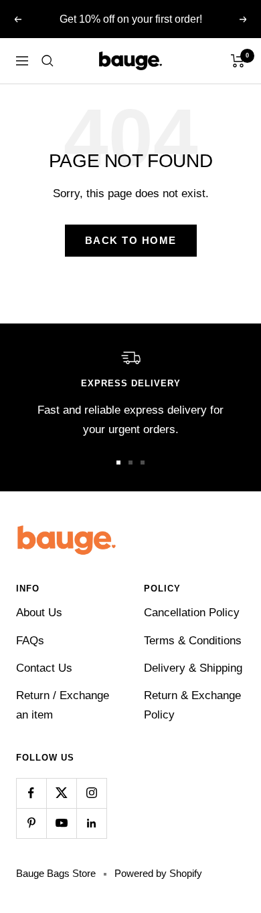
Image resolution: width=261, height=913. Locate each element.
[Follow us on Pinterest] (31, 823)
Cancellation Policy (192, 612)
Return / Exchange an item (62, 705)
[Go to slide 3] (143, 463)
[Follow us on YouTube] (61, 823)
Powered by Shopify (158, 873)
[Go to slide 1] (118, 463)
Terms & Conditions (193, 640)
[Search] (47, 61)
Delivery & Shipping (193, 668)
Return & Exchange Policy (192, 705)
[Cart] (238, 61)
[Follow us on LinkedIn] (91, 823)
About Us (39, 612)
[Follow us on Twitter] (61, 793)
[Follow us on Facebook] (31, 793)
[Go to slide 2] (130, 463)
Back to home (131, 240)
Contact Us (44, 668)
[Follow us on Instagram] (91, 793)
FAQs (30, 640)
